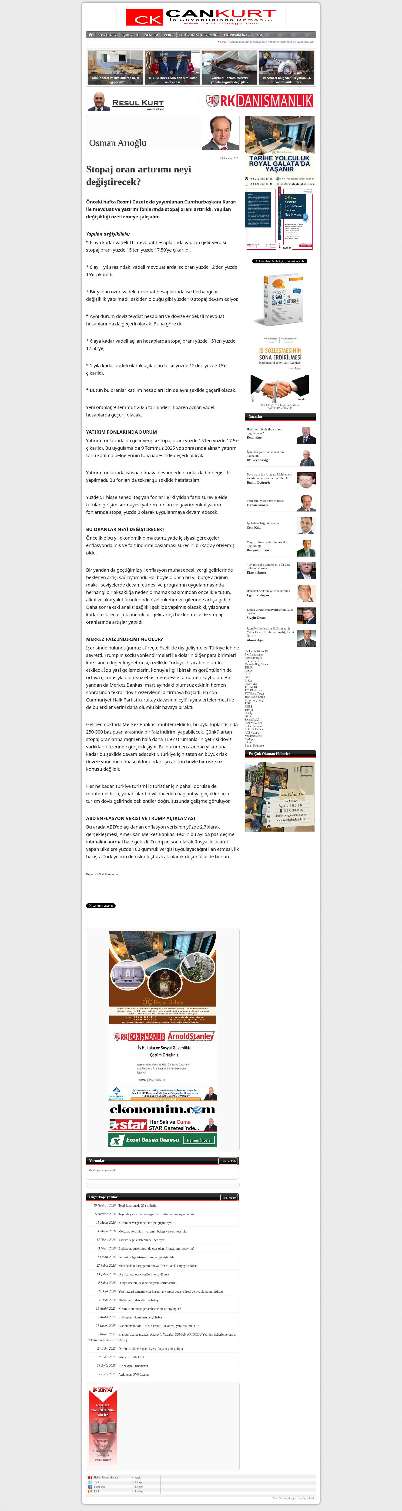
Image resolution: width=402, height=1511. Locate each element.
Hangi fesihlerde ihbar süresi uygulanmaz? (265, 431)
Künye (138, 1482)
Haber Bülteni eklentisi (106, 1477)
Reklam (139, 1491)
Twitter (98, 1482)
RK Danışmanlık (254, 654)
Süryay (249, 742)
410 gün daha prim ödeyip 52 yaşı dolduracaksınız (268, 566)
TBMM (249, 667)
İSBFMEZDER (253, 722)
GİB (247, 677)
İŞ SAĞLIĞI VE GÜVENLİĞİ (198, 35)
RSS (96, 1491)
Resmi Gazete (252, 661)
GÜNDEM (151, 35)
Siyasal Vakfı (252, 719)
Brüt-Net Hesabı (254, 729)
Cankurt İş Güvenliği (256, 651)
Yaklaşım (250, 739)
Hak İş (248, 713)
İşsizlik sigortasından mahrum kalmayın (266, 453)
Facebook (99, 1486)
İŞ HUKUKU (130, 35)
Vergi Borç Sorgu (254, 700)
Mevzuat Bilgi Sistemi (257, 664)
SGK (248, 674)
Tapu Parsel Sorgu (255, 696)
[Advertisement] (280, 904)
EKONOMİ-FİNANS (237, 35)
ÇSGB (248, 670)
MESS (248, 706)
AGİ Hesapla (252, 732)
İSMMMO (251, 683)
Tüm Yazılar (229, 1198)
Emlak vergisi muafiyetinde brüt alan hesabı (270, 611)
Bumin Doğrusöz (254, 745)
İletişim (139, 1486)
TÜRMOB (251, 687)
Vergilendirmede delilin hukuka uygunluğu (267, 543)
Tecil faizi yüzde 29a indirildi (265, 500)
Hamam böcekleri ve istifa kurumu (268, 591)
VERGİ (169, 35)
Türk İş (249, 709)
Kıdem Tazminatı (254, 726)
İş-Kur (248, 680)
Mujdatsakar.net (253, 735)
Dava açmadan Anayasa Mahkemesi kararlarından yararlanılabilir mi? (269, 476)
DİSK (248, 716)
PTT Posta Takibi (254, 693)
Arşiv (260, 35)
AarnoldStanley (253, 657)
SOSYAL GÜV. (107, 35)
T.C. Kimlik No (253, 690)
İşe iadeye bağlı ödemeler (263, 523)
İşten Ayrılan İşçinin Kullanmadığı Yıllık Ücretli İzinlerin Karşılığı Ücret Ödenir (270, 632)
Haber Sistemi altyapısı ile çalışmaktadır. (294, 1498)
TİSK (248, 703)
